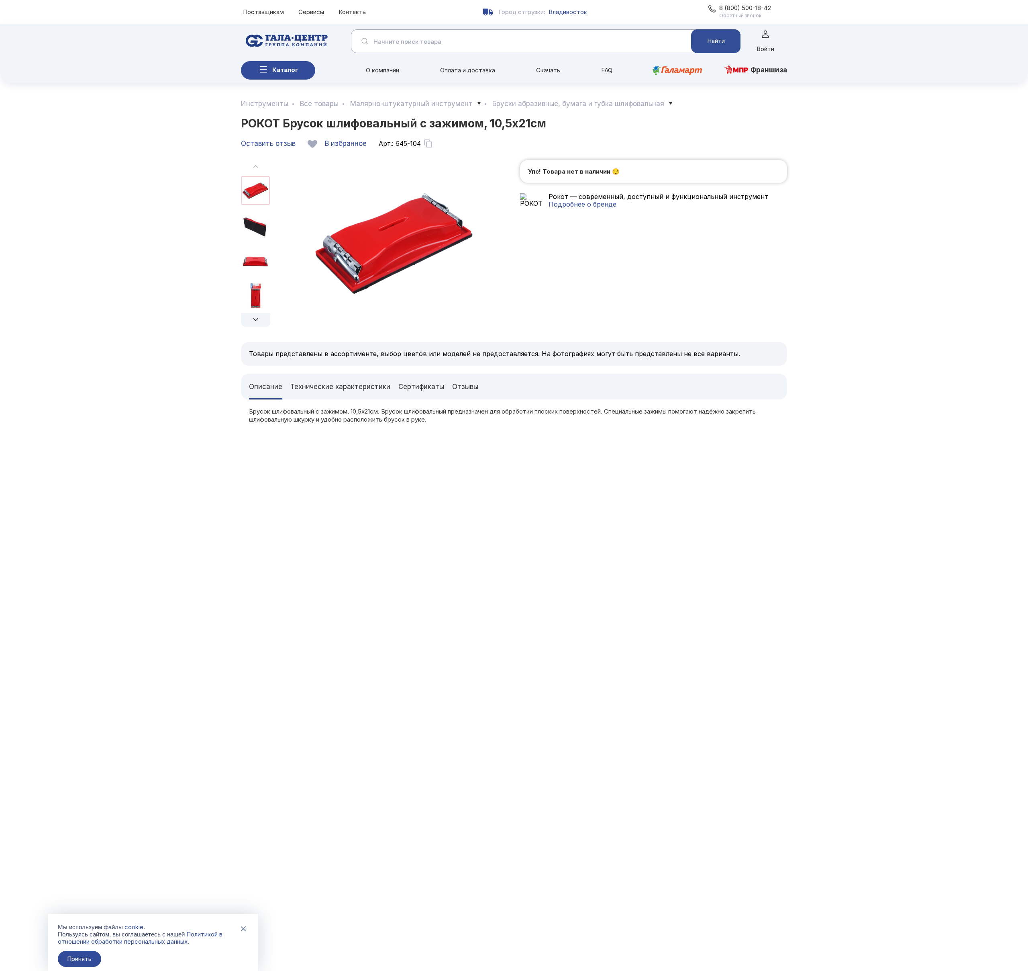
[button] (255, 320)
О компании (382, 70)
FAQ (606, 70)
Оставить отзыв (268, 143)
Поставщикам (263, 12)
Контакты (353, 12)
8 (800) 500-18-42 (745, 8)
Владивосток (568, 12)
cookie (133, 927)
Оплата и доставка (467, 70)
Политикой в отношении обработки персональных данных (140, 937)
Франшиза (769, 70)
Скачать (548, 70)
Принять (79, 959)
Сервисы (311, 12)
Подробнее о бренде (582, 204)
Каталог (285, 70)
